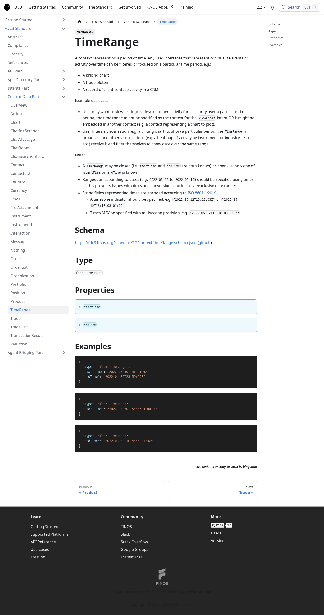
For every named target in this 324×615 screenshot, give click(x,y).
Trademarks (131, 557)
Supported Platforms (50, 534)
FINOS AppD (158, 7)
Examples (275, 45)
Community (72, 7)
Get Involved (129, 7)
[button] (35, 20)
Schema (274, 24)
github (205, 242)
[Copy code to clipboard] (251, 362)
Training (186, 7)
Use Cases (40, 549)
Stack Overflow (134, 541)
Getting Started (42, 7)
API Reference (43, 541)
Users (216, 533)
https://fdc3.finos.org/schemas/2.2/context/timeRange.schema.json (136, 242)
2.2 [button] (259, 7)
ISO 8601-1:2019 (202, 192)
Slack (125, 534)
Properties (276, 38)
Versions (219, 540)
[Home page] (79, 21)
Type (272, 31)
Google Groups (134, 549)
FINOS (126, 526)
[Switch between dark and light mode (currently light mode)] (272, 7)
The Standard (100, 7)
